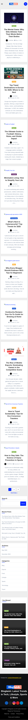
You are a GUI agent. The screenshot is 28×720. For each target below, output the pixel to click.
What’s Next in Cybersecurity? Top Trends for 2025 (14, 224)
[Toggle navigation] (2, 4)
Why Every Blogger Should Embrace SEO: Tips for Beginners (14, 270)
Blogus (9, 711)
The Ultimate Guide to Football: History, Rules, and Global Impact (13, 648)
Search (4, 498)
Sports (14, 26)
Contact (13, 713)
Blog (14, 264)
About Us (6, 713)
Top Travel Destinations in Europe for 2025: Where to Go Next (13, 632)
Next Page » (14, 492)
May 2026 (4, 550)
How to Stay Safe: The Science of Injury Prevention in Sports (14, 457)
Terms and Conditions (14, 717)
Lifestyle (14, 174)
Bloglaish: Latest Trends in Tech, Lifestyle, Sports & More (14, 694)
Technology (14, 218)
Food (14, 308)
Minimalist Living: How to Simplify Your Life (13, 533)
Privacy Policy (20, 713)
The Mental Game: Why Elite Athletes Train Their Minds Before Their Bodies (13, 615)
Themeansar (16, 711)
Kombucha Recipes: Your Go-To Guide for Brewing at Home (14, 314)
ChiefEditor (11, 40)
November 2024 (6, 554)
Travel (14, 81)
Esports (14, 359)
